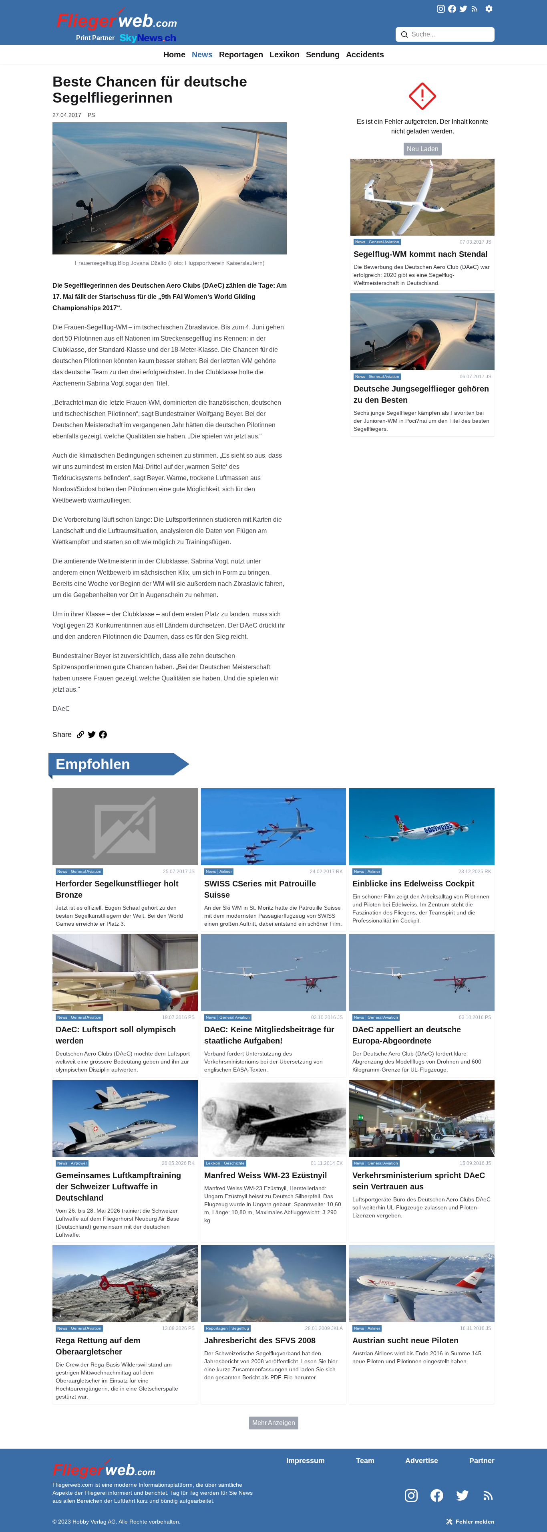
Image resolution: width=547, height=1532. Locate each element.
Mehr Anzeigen (273, 1422)
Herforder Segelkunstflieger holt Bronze (108, 792)
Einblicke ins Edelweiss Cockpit (394, 792)
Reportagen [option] (241, 54)
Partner (482, 1461)
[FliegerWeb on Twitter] (463, 9)
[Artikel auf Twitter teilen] (92, 735)
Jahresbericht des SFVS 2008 (243, 1249)
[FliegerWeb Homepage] (115, 18)
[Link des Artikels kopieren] (80, 735)
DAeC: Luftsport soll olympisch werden (107, 938)
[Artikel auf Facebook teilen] (103, 735)
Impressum (305, 1461)
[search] (404, 34)
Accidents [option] (365, 54)
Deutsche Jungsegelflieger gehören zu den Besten (422, 298)
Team (365, 1461)
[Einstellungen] (489, 8)
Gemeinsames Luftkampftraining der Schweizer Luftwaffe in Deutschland (119, 1089)
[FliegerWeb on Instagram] (440, 9)
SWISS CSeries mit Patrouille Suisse (254, 792)
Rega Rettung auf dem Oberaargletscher (109, 1249)
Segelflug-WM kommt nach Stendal (400, 163)
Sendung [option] (323, 54)
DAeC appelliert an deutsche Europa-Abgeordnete (421, 938)
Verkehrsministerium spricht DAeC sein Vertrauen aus (419, 1089)
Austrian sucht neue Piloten (388, 1249)
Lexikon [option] (284, 54)
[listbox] (174, 54)
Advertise (421, 1461)
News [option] (202, 54)
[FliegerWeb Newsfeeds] (474, 8)
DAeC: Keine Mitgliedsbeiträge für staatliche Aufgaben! (264, 943)
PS (91, 115)
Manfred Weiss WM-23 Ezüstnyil (247, 1084)
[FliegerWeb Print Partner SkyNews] (146, 38)
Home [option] (174, 54)
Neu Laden (422, 148)
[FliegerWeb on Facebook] (452, 9)
